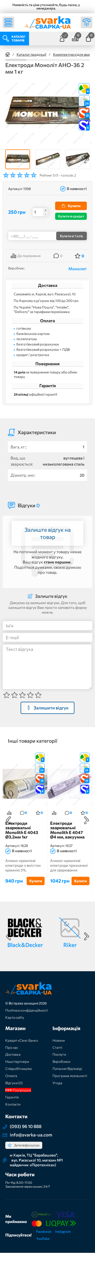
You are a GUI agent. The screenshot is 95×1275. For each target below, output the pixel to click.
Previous (8, 159)
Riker (70, 944)
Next (86, 159)
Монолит (77, 268)
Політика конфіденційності (26, 1010)
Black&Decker (25, 944)
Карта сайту (14, 1017)
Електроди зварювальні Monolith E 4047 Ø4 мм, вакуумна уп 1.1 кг (67, 830)
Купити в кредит (71, 216)
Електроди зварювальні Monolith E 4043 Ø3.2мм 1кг (21, 830)
